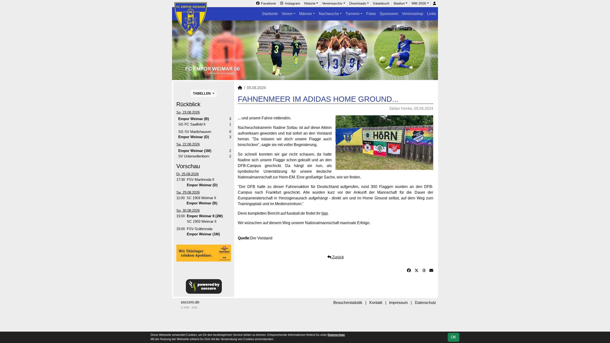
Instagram (292, 3)
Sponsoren (389, 14)
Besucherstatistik (347, 303)
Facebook (268, 3)
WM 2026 (419, 3)
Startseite (270, 14)
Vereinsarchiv (332, 3)
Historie (309, 3)
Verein (287, 14)
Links (431, 14)
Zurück (337, 257)
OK (453, 337)
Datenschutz (425, 303)
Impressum (398, 303)
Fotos (371, 14)
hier (324, 213)
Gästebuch (381, 3)
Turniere (353, 14)
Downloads (357, 3)
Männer (305, 14)
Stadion (399, 3)
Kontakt (375, 303)
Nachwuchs (329, 14)
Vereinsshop (412, 14)
